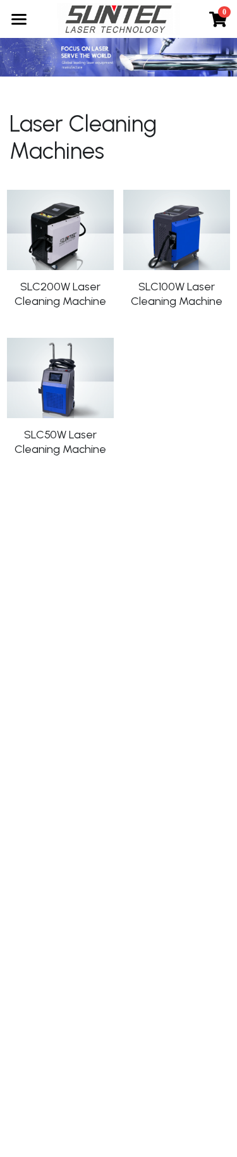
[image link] (118, 18)
